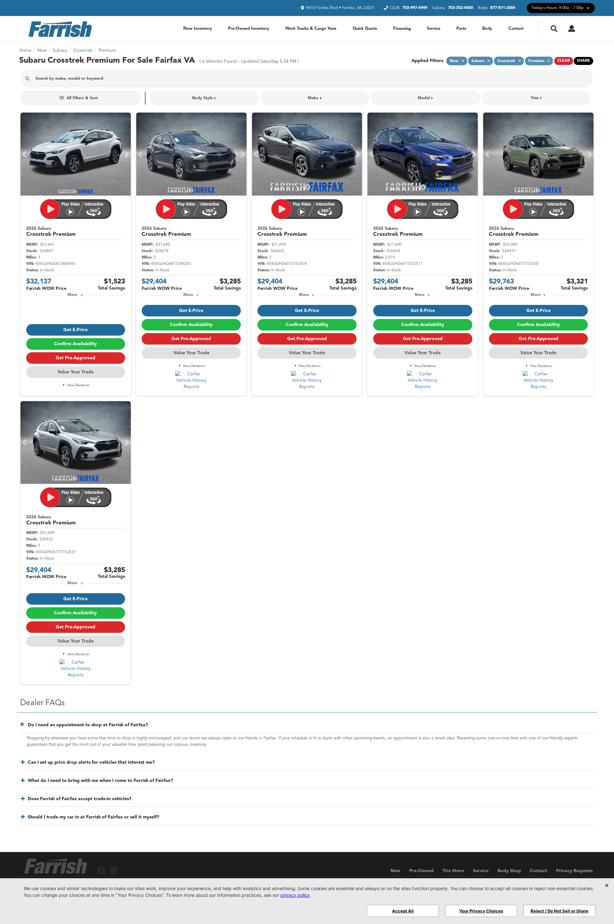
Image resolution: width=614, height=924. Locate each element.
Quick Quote (365, 29)
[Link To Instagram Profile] (113, 870)
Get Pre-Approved (75, 358)
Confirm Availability (75, 344)
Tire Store (453, 871)
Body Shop (509, 871)
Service (433, 29)
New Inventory (197, 29)
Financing (402, 29)
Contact (515, 29)
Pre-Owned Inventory (248, 29)
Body (487, 29)
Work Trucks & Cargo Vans (310, 29)
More (72, 295)
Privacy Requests (574, 871)
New (395, 871)
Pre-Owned (421, 871)
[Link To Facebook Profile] (102, 870)
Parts (461, 29)
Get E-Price (75, 330)
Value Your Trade (76, 372)
